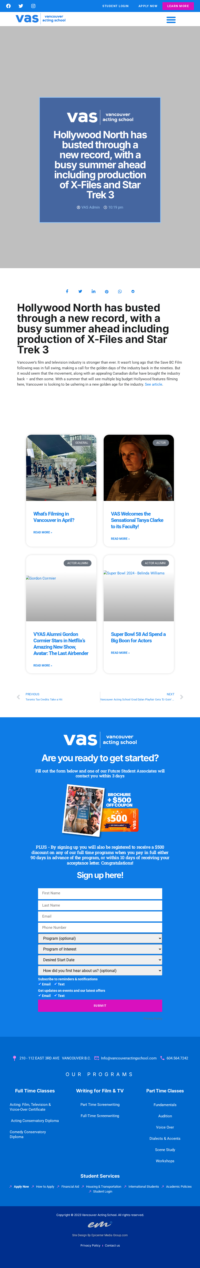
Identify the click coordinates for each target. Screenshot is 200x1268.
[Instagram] (33, 6)
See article (153, 384)
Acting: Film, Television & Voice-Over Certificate (30, 1107)
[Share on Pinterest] (106, 291)
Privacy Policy (153, 1018)
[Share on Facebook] (67, 291)
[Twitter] (21, 6)
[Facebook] (8, 6)
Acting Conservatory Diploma (35, 1121)
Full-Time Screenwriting (100, 1116)
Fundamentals (165, 1105)
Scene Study (165, 1150)
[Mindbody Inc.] (46, 1018)
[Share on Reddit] (133, 291)
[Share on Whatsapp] (120, 291)
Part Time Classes (165, 1091)
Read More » (42, 532)
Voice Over (165, 1127)
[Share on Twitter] (80, 291)
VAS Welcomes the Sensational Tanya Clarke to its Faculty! (137, 520)
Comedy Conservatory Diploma (28, 1134)
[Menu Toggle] (171, 20)
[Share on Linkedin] (93, 291)
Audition (165, 1116)
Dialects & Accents (165, 1138)
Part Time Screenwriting (100, 1104)
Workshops (165, 1161)
